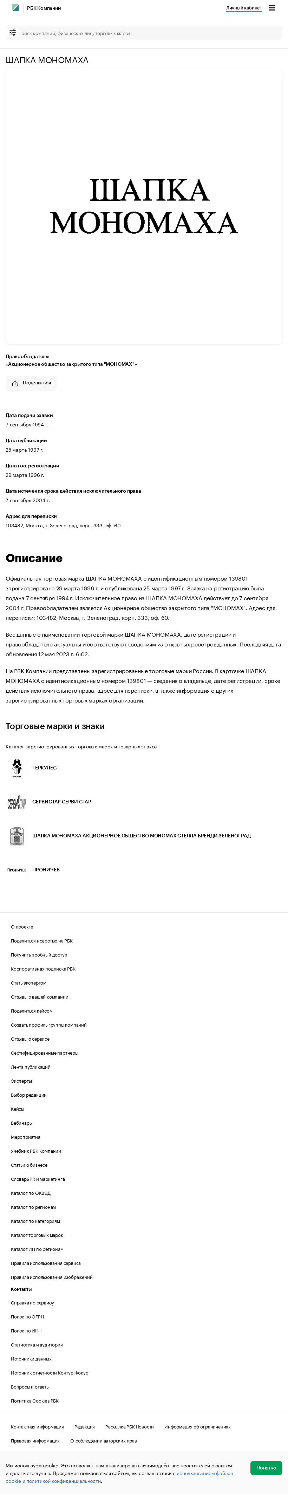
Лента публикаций (31, 1066)
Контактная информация (37, 1426)
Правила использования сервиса (46, 1262)
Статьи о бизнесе (29, 1164)
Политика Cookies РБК (35, 1400)
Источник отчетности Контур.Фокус (49, 1372)
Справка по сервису (32, 1301)
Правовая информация (35, 1440)
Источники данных (31, 1358)
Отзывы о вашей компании (39, 996)
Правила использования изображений (51, 1276)
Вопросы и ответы (30, 1386)
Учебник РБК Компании (36, 1150)
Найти (269, 32)
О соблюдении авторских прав (103, 1440)
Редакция (84, 1426)
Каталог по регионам (33, 1206)
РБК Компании (44, 8)
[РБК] (15, 7)
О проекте (22, 926)
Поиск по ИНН (26, 1330)
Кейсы (17, 1108)
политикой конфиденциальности (63, 1480)
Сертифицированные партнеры (44, 1052)
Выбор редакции (29, 1094)
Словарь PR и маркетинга (38, 1178)
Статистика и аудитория (37, 1344)
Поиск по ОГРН (27, 1316)
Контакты (21, 1289)
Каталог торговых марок (37, 1234)
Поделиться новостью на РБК (42, 940)
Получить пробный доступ (39, 954)
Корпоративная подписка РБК (43, 968)
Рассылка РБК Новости (129, 1426)
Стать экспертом (28, 982)
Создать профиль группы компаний (49, 1024)
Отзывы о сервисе (30, 1038)
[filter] (13, 33)
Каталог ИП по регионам (37, 1248)
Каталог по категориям (35, 1220)
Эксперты (21, 1080)
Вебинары (21, 1122)
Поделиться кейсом (32, 1010)
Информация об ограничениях (197, 1426)
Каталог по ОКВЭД (31, 1192)
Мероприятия (25, 1136)
